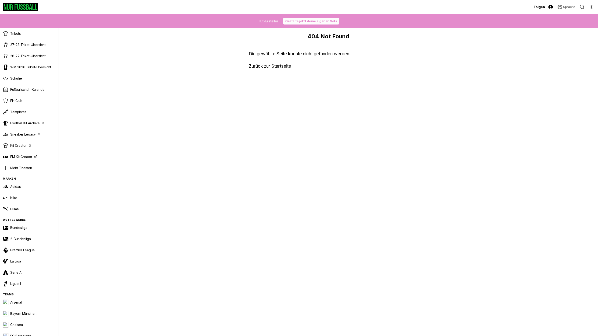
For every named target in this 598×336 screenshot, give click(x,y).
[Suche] (582, 7)
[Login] (550, 7)
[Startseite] (20, 7)
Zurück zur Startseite (270, 66)
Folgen (539, 7)
